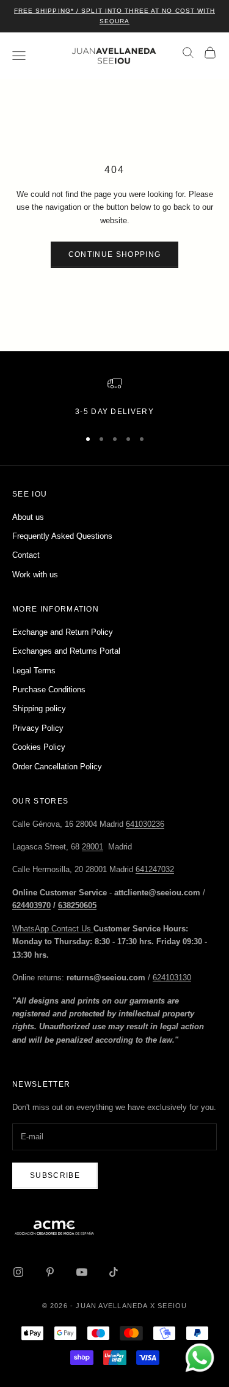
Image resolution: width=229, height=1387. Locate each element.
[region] (114, 397)
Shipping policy (39, 708)
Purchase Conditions (48, 689)
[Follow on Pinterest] (50, 1272)
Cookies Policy (38, 747)
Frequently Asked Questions (62, 536)
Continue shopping (114, 254)
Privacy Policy (38, 728)
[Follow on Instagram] (18, 1272)
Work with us (35, 574)
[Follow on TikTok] (113, 1272)
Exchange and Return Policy (62, 632)
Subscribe (55, 1175)
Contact (26, 555)
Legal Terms (34, 670)
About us (28, 517)
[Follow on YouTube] (82, 1272)
